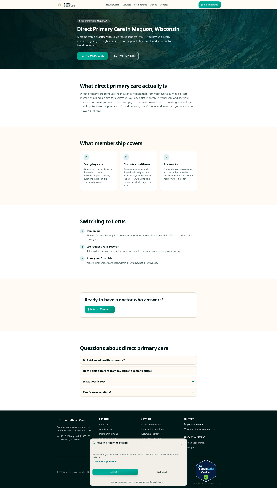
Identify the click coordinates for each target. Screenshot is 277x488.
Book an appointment (194, 442)
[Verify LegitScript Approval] (206, 471)
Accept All (115, 472)
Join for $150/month (92, 56)
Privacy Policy (155, 482)
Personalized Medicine (152, 429)
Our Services (105, 429)
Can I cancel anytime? (138, 392)
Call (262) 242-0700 (124, 56)
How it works (112, 4)
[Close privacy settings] (181, 444)
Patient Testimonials (109, 438)
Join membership (209, 4)
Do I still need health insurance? (138, 360)
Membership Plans (108, 433)
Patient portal (190, 447)
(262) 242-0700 (195, 424)
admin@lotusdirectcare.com (201, 429)
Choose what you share (104, 461)
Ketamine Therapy (150, 433)
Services (127, 4)
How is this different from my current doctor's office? (138, 371)
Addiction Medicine (151, 438)
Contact (163, 4)
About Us (103, 424)
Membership (140, 4)
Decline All (162, 472)
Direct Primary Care (151, 424)
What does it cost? (138, 381)
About (153, 4)
